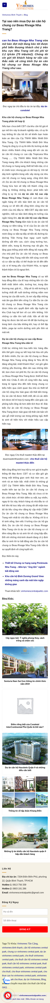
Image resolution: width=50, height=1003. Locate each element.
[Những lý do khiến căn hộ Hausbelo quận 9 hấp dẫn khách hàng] (25, 832)
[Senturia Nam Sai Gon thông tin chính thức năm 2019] (25, 662)
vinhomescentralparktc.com (34, 591)
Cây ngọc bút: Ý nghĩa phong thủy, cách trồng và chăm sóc (25, 639)
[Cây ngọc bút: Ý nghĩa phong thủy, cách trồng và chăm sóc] (25, 619)
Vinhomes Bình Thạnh (12, 15)
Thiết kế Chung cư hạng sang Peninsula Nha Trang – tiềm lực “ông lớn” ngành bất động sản (26, 567)
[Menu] (4, 5)
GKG (4, 987)
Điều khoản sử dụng (35, 999)
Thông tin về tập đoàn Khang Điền (25, 811)
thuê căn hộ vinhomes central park (24, 963)
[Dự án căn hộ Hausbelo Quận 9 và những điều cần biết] (25, 749)
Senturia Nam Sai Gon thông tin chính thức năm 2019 (25, 682)
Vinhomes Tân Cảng (27, 943)
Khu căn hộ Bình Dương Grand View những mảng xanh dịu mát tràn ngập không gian (24, 580)
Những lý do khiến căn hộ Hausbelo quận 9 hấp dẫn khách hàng (25, 852)
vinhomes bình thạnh (12, 947)
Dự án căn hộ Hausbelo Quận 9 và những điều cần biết (25, 768)
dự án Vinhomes (32, 979)
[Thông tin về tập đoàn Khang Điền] (25, 792)
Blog (26, 15)
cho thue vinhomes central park (27, 971)
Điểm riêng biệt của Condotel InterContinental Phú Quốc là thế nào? (25, 725)
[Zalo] (7, 980)
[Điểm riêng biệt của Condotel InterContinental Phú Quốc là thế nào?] (25, 706)
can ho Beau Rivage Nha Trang (22, 40)
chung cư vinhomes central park (23, 951)
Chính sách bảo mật (15, 999)
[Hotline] (7, 995)
